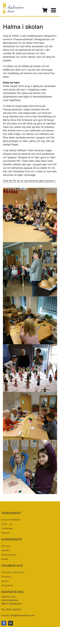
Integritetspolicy (8, 555)
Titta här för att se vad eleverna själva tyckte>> (29, 180)
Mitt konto (6, 546)
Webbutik (5, 533)
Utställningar (7, 528)
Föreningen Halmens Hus (12, 572)
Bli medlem (6, 576)
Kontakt (4, 559)
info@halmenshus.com (22, 615)
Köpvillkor (5, 550)
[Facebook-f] (3, 623)
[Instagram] (10, 623)
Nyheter (5, 581)
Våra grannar (7, 585)
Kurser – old (6, 524)
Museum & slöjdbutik (10, 519)
